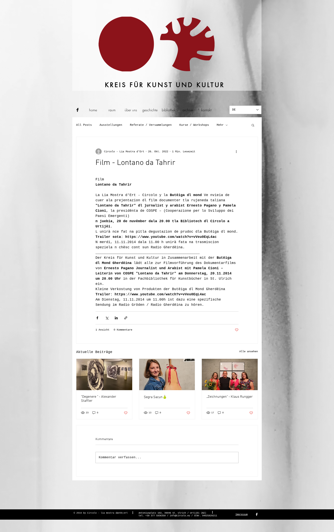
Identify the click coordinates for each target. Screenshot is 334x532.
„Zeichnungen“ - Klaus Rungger (229, 397)
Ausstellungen (111, 125)
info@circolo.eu (180, 515)
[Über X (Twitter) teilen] (107, 318)
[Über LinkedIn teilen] (116, 318)
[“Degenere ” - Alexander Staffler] (104, 374)
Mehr (220, 125)
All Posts (84, 125)
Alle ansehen (248, 351)
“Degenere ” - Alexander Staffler (98, 399)
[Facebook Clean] (256, 514)
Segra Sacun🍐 (155, 397)
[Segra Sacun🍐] (167, 374)
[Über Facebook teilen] (97, 318)
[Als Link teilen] (126, 318)
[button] (253, 125)
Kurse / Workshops (194, 125)
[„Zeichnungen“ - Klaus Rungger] (230, 374)
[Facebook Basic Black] (77, 110)
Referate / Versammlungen (151, 125)
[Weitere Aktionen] (236, 151)
